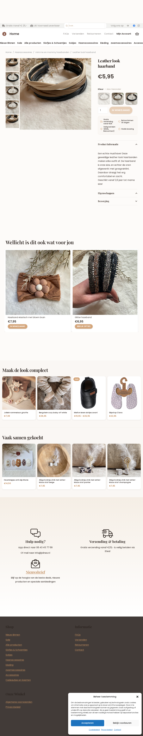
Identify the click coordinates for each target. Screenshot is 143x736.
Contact (117, 729)
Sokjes (9, 654)
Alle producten (14, 644)
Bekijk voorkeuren (122, 722)
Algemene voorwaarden (19, 702)
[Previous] (8, 290)
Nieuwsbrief (35, 572)
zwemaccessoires (15, 670)
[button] (137, 696)
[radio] (104, 99)
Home (9, 52)
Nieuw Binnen (13, 634)
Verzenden (78, 33)
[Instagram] (138, 25)
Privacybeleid (107, 729)
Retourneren (94, 33)
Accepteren (87, 722)
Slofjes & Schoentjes (17, 649)
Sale (8, 639)
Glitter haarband (16, 317)
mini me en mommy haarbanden (52, 52)
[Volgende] (135, 290)
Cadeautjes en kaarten (18, 680)
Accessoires (12, 675)
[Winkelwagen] (137, 33)
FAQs (66, 33)
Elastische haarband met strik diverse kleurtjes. (98, 317)
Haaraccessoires (23, 52)
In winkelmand (121, 110)
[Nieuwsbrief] (35, 563)
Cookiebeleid (94, 729)
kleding (9, 665)
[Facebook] (134, 25)
